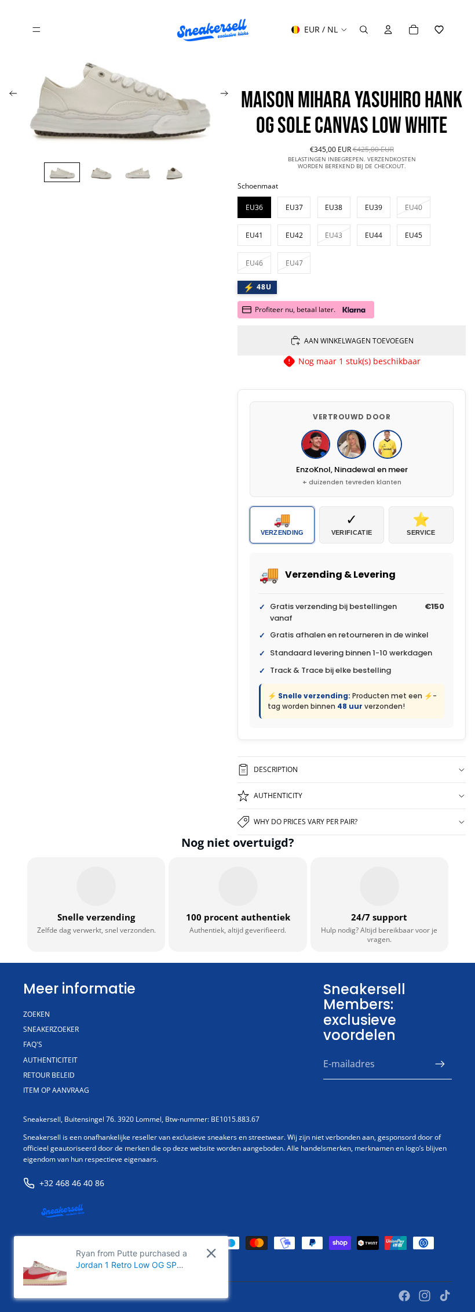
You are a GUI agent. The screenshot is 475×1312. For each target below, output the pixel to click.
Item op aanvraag (56, 1090)
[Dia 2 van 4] (99, 172)
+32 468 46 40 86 (71, 1182)
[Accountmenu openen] (388, 29)
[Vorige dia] (9, 95)
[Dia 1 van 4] (61, 172)
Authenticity (278, 795)
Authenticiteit (50, 1060)
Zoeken (36, 1014)
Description (276, 769)
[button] (439, 29)
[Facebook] (404, 1296)
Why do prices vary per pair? (305, 822)
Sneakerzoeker (51, 1029)
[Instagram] (425, 1296)
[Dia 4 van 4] (175, 172)
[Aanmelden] (440, 1064)
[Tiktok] (445, 1296)
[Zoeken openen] (364, 29)
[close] (211, 1253)
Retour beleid (49, 1075)
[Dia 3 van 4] (137, 172)
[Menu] (36, 29)
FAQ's (32, 1044)
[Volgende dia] (227, 95)
